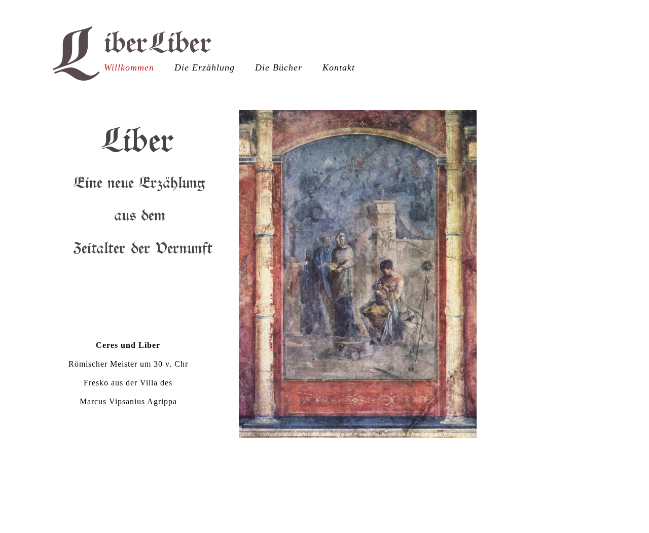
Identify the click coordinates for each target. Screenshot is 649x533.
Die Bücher (278, 67)
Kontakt (338, 67)
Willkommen (129, 67)
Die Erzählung (204, 67)
